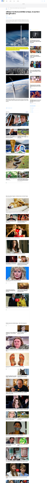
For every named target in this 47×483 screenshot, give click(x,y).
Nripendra (31, 43)
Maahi (30, 58)
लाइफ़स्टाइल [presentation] (31, 39)
